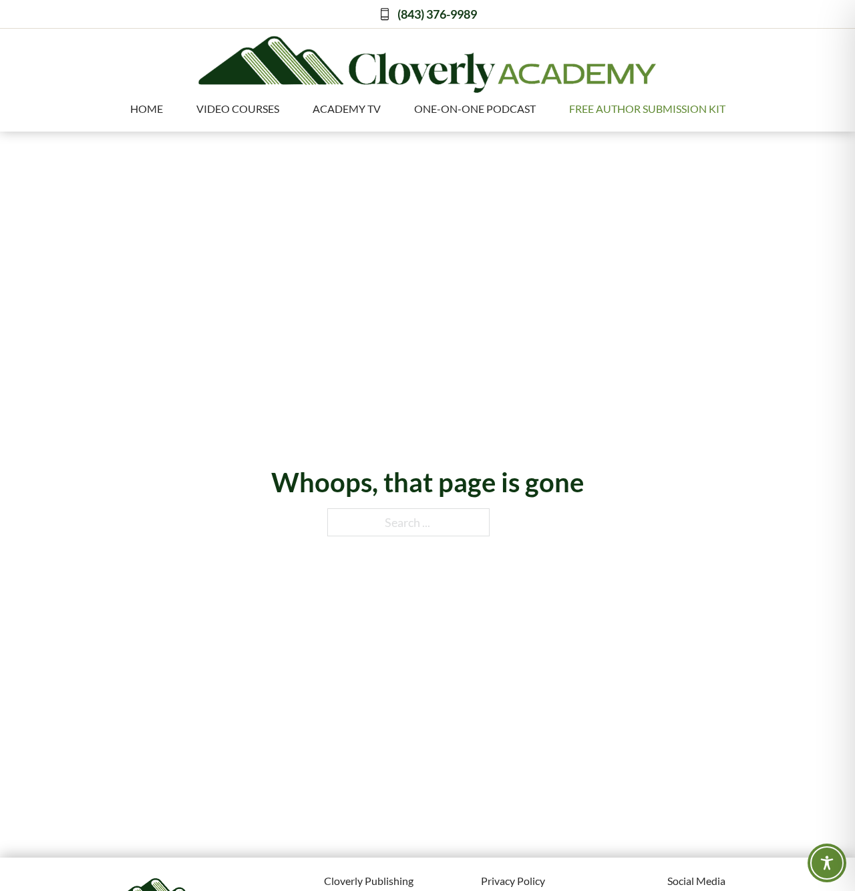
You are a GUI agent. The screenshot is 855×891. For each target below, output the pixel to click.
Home (146, 108)
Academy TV (347, 108)
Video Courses (237, 108)
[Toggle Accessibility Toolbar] (827, 863)
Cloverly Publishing (368, 880)
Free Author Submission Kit (647, 108)
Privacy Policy (513, 880)
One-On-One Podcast (475, 108)
